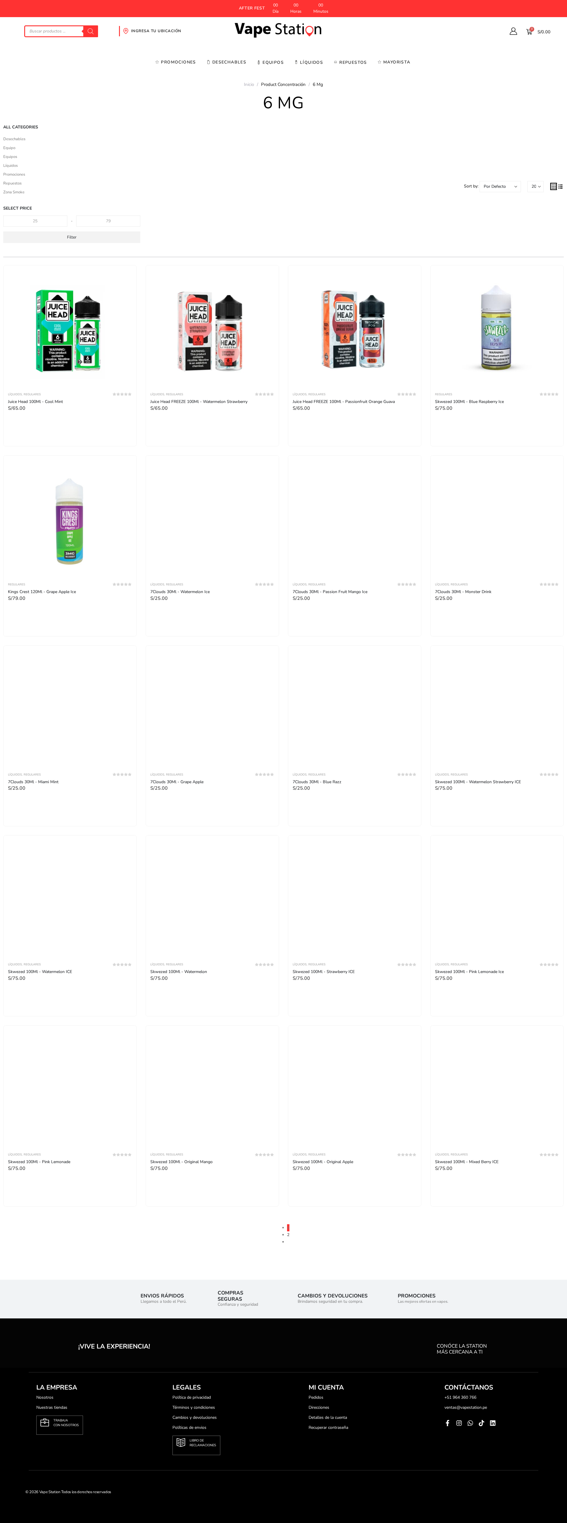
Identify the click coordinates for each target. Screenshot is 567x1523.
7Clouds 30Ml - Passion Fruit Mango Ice (330, 592)
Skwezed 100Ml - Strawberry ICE (324, 971)
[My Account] (513, 31)
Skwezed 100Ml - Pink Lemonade (39, 1162)
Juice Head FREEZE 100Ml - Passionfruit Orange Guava (344, 401)
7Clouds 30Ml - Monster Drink (463, 592)
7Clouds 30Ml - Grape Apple (176, 782)
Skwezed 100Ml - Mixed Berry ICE (466, 1162)
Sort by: (471, 186)
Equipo (9, 148)
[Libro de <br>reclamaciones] (181, 1442)
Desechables (229, 62)
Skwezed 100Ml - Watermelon (178, 971)
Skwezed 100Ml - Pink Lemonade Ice (469, 971)
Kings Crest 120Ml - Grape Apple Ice (42, 592)
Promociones (178, 62)
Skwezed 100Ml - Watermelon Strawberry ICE (478, 782)
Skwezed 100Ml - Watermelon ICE (40, 971)
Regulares (32, 394)
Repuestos (353, 62)
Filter (71, 237)
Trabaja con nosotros (66, 1422)
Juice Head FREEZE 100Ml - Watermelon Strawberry (198, 401)
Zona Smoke (14, 192)
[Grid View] (553, 186)
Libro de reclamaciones (203, 1442)
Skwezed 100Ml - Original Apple (323, 1162)
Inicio (249, 84)
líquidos (311, 62)
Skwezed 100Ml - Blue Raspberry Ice (469, 401)
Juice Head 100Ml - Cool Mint (35, 401)
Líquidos (10, 165)
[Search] (90, 31)
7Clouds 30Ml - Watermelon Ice (180, 592)
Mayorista (396, 62)
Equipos (273, 62)
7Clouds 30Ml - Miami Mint (33, 782)
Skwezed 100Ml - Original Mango (181, 1162)
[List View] (560, 186)
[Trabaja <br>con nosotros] (44, 1422)
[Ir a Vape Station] (283, 30)
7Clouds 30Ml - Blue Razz (317, 782)
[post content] (70, 327)
